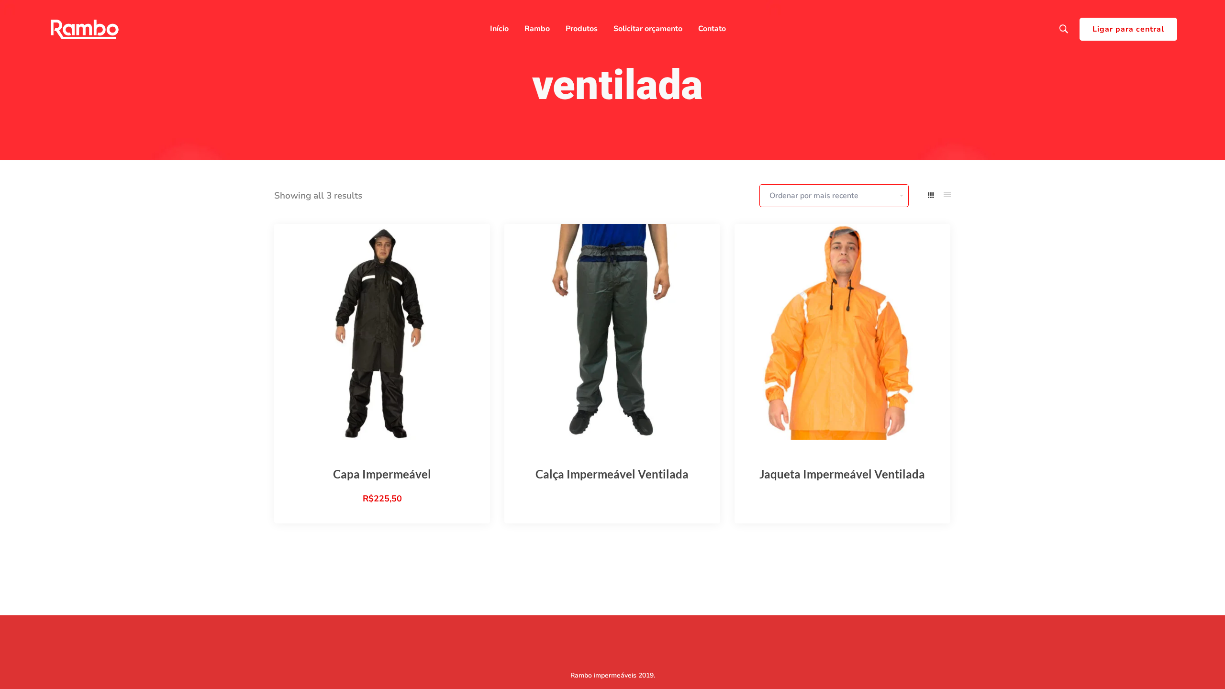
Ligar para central (1128, 29)
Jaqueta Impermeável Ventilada (842, 474)
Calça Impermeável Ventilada (612, 474)
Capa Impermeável (382, 474)
